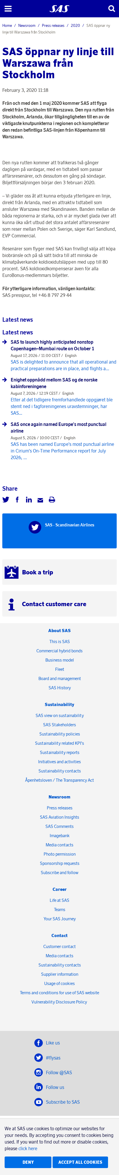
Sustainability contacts (59, 771)
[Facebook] (17, 500)
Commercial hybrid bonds (59, 650)
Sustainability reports (59, 752)
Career (60, 889)
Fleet (59, 669)
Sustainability (59, 704)
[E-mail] (40, 500)
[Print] (52, 500)
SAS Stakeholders (59, 724)
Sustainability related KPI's (59, 743)
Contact (59, 935)
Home (7, 25)
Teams (59, 909)
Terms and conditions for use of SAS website (59, 992)
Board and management (59, 678)
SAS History (60, 687)
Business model (59, 660)
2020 (75, 25)
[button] (8, 8)
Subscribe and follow (59, 872)
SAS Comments (59, 826)
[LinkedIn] (28, 500)
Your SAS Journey (60, 918)
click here (27, 1148)
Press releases (53, 25)
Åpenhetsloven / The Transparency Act (59, 780)
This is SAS (59, 641)
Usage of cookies (59, 983)
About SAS (59, 630)
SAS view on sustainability (60, 715)
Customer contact (59, 946)
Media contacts (59, 845)
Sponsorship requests (59, 863)
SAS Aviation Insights (59, 817)
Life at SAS (59, 900)
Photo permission (60, 854)
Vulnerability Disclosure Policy (59, 1002)
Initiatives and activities (59, 761)
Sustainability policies (59, 734)
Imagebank (60, 835)
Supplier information (59, 974)
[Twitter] (5, 500)
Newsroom (27, 25)
